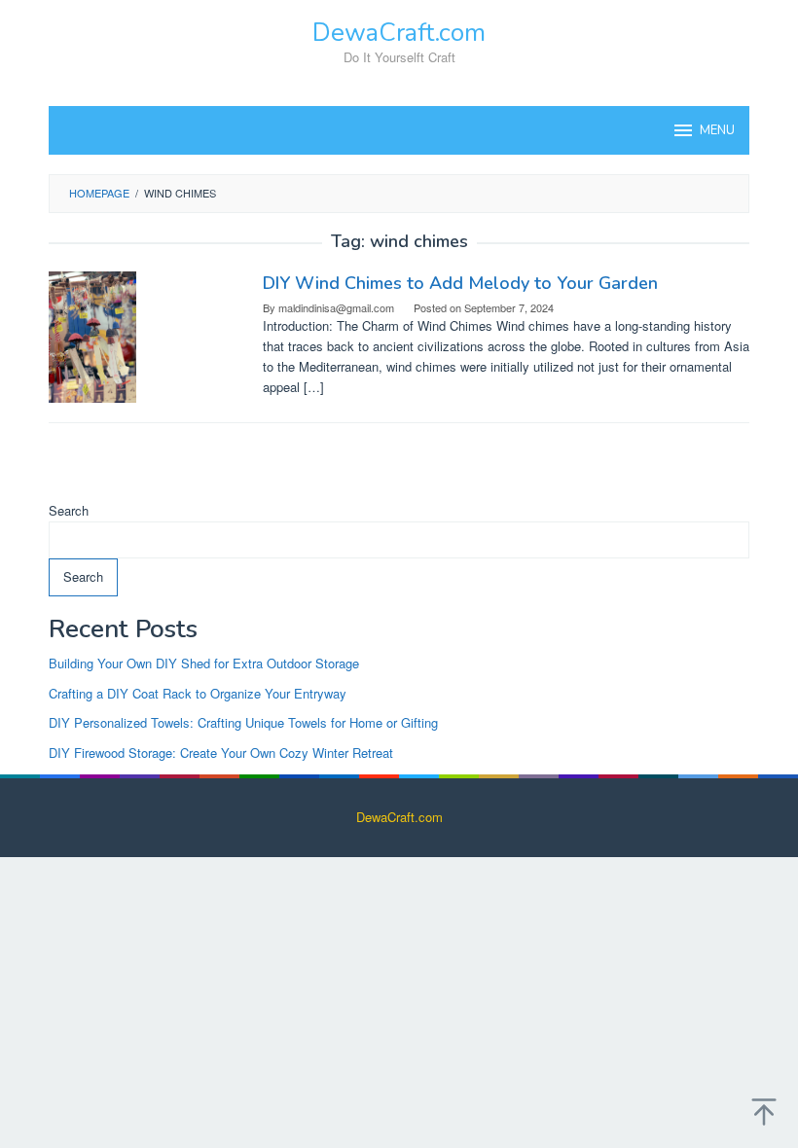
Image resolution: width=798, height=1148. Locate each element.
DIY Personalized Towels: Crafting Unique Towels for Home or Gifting (243, 722)
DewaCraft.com (399, 33)
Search (69, 510)
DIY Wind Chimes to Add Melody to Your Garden (460, 283)
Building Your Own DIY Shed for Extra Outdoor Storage (204, 663)
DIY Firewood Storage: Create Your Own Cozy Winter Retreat (221, 752)
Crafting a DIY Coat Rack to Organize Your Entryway (197, 693)
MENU (717, 130)
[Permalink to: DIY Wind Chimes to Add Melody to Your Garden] (92, 335)
